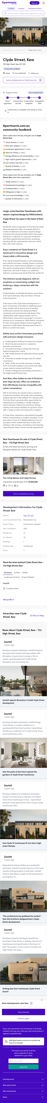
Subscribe (23, 1067)
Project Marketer (28, 577)
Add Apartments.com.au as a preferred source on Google (24, 1041)
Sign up (34, 3)
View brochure (23, 1012)
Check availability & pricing (23, 493)
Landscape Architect (12, 577)
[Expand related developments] (41, 1000)
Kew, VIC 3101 (20, 50)
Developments (7, 50)
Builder (25, 572)
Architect (17, 572)
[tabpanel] (23, 592)
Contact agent (23, 1018)
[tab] (8, 572)
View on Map (38, 615)
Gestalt (6, 583)
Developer (8, 572)
